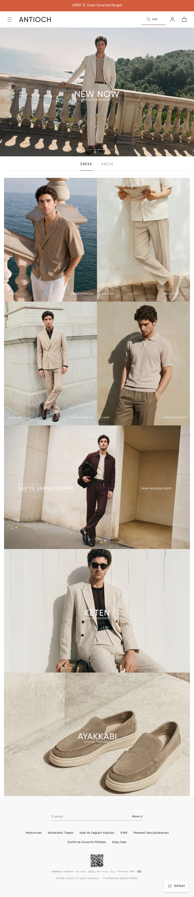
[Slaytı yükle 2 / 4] (91, 149)
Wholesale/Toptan (61, 832)
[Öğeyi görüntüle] (50, 240)
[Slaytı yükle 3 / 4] (102, 149)
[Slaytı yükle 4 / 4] (112, 149)
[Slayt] (97, 91)
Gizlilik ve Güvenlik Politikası (86, 842)
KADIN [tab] (108, 164)
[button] (9, 19)
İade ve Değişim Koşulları (97, 832)
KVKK (124, 832)
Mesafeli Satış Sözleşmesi (151, 832)
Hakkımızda (34, 832)
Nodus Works (128, 878)
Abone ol (137, 816)
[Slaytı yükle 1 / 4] (81, 149)
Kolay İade (119, 842)
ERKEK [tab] (86, 164)
